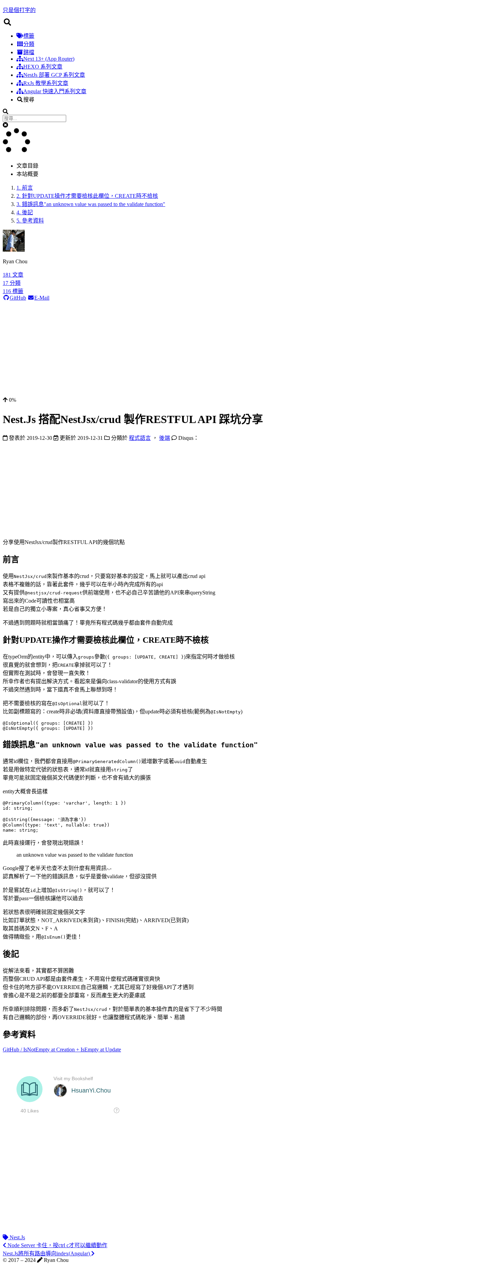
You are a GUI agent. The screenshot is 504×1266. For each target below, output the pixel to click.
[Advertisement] (208, 349)
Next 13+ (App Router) (48, 59)
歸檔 (28, 52)
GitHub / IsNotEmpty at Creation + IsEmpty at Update (62, 1049)
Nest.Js (16, 1237)
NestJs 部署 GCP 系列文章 (54, 75)
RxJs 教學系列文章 (45, 83)
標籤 (28, 36)
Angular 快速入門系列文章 (54, 91)
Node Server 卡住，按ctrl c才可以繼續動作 (56, 1245)
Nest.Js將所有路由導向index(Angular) (47, 1253)
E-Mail (41, 298)
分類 (28, 44)
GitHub (18, 298)
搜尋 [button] (28, 100)
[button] (5, 125)
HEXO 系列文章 (42, 67)
